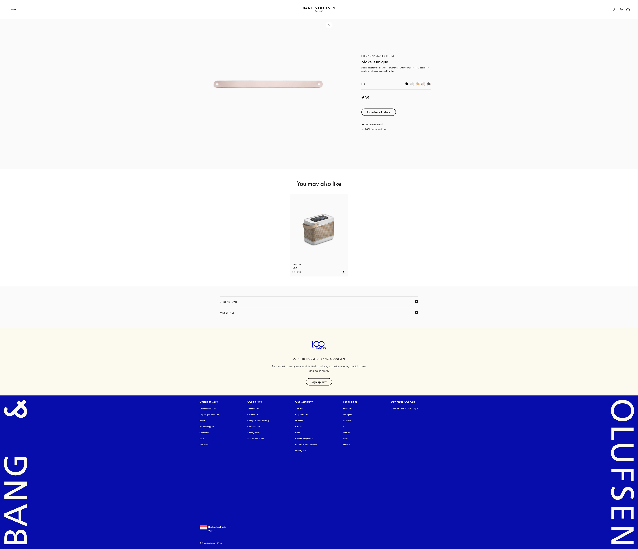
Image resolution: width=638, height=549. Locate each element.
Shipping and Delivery (210, 414)
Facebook (347, 408)
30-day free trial (374, 124)
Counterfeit (252, 414)
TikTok (346, 438)
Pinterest (347, 444)
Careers (298, 426)
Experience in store (378, 112)
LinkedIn (347, 420)
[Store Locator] (621, 9)
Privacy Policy (253, 432)
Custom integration (304, 438)
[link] (614, 9)
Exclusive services (208, 408)
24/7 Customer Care (376, 129)
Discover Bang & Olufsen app (404, 408)
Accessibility (253, 408)
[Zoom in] (268, 84)
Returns (203, 420)
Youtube (346, 432)
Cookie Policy (253, 426)
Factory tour (300, 450)
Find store (204, 444)
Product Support (207, 426)
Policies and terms (255, 438)
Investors (299, 420)
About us (299, 408)
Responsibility (301, 414)
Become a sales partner (306, 444)
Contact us (204, 432)
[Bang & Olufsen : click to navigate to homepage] (319, 10)
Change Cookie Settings (258, 420)
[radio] (407, 84)
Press (297, 432)
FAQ (202, 438)
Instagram (347, 414)
